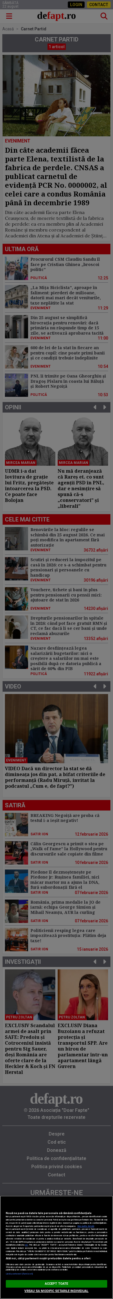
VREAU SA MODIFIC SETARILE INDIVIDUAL (56, 1291)
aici (26, 1245)
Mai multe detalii (85, 1226)
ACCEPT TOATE (56, 1284)
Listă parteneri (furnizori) (19, 1273)
